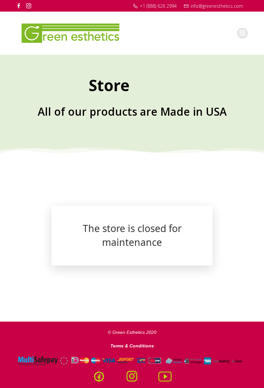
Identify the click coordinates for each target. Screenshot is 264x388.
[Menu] (242, 33)
